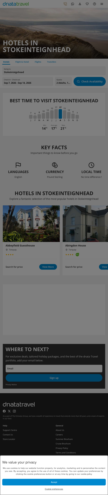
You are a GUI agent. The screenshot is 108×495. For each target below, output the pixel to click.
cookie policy (86, 473)
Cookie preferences (54, 489)
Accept (54, 482)
